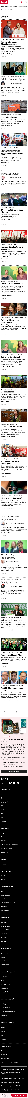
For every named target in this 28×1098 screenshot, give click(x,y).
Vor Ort (3, 980)
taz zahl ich (4, 899)
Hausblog (4, 868)
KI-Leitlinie (11, 1082)
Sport (2, 809)
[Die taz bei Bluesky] (14, 783)
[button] (26, 2)
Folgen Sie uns (4, 783)
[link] (3, 6)
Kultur (2, 806)
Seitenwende (23, 1086)
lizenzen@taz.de (4, 1073)
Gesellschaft (4, 802)
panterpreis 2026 (6, 910)
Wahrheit (3, 821)
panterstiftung (5, 906)
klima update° (5, 930)
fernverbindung (5, 926)
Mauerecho (4, 933)
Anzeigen (3, 1039)
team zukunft (4, 953)
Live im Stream (5, 984)
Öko (2, 798)
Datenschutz (4, 1086)
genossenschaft (5, 895)
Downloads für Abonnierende (9, 1062)
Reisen (3, 1027)
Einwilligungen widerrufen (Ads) (10, 1089)
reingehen (4, 941)
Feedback (4, 1051)
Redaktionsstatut (12, 1078)
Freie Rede (4, 937)
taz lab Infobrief (5, 964)
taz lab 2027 (4, 992)
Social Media (4, 837)
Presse (3, 879)
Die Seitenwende (6, 871)
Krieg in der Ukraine (6, 848)
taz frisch (3, 957)
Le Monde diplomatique (8, 1011)
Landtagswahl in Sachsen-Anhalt (10, 844)
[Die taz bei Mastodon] (10, 783)
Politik (3, 794)
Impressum (12, 1086)
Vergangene (4, 988)
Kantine (3, 1031)
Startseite (3, 9)
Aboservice (4, 1054)
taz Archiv (4, 1015)
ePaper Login (5, 1058)
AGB (17, 1086)
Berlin (2, 813)
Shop (2, 1035)
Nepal (2, 833)
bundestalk (4, 922)
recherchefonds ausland (8, 902)
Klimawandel (4, 852)
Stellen (3, 875)
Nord (2, 817)
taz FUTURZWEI (5, 1008)
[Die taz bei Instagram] (18, 783)
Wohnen (3, 840)
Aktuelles (3, 864)
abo (2, 891)
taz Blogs (3, 1004)
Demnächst (4, 976)
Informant (17, 1082)
